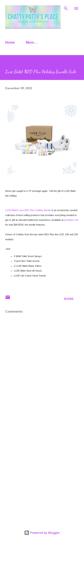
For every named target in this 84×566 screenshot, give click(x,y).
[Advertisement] (42, 469)
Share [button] (69, 298)
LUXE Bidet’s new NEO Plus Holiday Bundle (28, 210)
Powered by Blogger (44, 533)
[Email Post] (7, 298)
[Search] (65, 7)
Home (10, 42)
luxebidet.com (71, 220)
